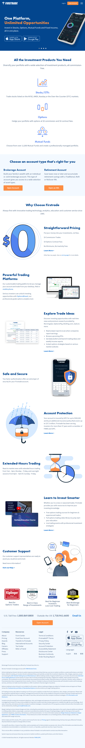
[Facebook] (67, 632)
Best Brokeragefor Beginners (73, 603)
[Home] (9, 3)
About (4, 635)
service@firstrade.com (24, 706)
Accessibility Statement (47, 649)
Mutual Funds (42, 141)
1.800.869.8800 (25, 615)
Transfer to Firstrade (23, 641)
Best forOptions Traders (12, 603)
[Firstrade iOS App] (13, 38)
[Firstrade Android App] (31, 38)
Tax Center (19, 646)
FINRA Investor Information (18, 715)
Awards (4, 641)
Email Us (76, 615)
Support (5, 654)
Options (42, 117)
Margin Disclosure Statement (69, 713)
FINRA (36, 738)
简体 (75, 654)
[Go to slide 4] (45, 48)
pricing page (65, 255)
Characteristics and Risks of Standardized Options (22, 688)
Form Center (20, 635)
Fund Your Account (23, 638)
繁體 (81, 654)
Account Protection (46, 646)
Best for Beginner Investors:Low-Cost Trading (52, 603)
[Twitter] (72, 632)
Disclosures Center (46, 651)
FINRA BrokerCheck (31, 669)
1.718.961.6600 (61, 615)
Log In (64, 3)
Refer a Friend (21, 649)
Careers (5, 646)
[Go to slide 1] (39, 48)
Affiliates (5, 649)
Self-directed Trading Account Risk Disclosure (23, 676)
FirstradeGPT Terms (46, 638)
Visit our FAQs (9, 568)
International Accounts (24, 643)
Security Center (44, 643)
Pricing (4, 638)
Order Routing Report (47, 657)
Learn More (49, 250)
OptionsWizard (22, 296)
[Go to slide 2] (41, 48)
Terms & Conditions (46, 635)
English (68, 654)
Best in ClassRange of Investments (32, 604)
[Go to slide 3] (43, 48)
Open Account (73, 3)
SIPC (39, 738)
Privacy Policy (44, 641)
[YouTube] (76, 632)
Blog (3, 643)
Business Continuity (46, 654)
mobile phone (8, 289)
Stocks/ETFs (42, 92)
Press (4, 651)
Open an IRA (54, 188)
